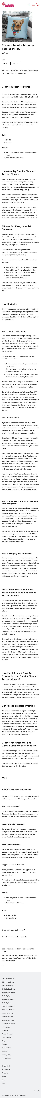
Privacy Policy (6, 1055)
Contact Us (5, 1051)
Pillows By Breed (7, 1016)
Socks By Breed (7, 1003)
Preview (4, 1044)
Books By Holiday (7, 999)
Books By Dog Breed (8, 989)
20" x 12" (16, 63)
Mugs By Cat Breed (8, 1010)
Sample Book (6, 1069)
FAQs (3, 1080)
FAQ (3, 975)
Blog (3, 1041)
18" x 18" (6, 63)
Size (3, 60)
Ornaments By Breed (8, 1020)
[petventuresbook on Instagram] (38, 1091)
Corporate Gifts (7, 1037)
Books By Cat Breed (8, 992)
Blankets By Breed (8, 1013)
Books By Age (6, 996)
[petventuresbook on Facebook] (34, 1091)
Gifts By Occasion (7, 985)
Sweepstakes (6, 1048)
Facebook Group (7, 1034)
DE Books (5, 1030)
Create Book (6, 1066)
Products (5, 1073)
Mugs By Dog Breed (8, 1006)
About (4, 1076)
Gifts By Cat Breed (8, 982)
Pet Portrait (6, 1027)
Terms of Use (6, 1058)
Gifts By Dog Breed (8, 978)
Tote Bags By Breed (8, 1023)
